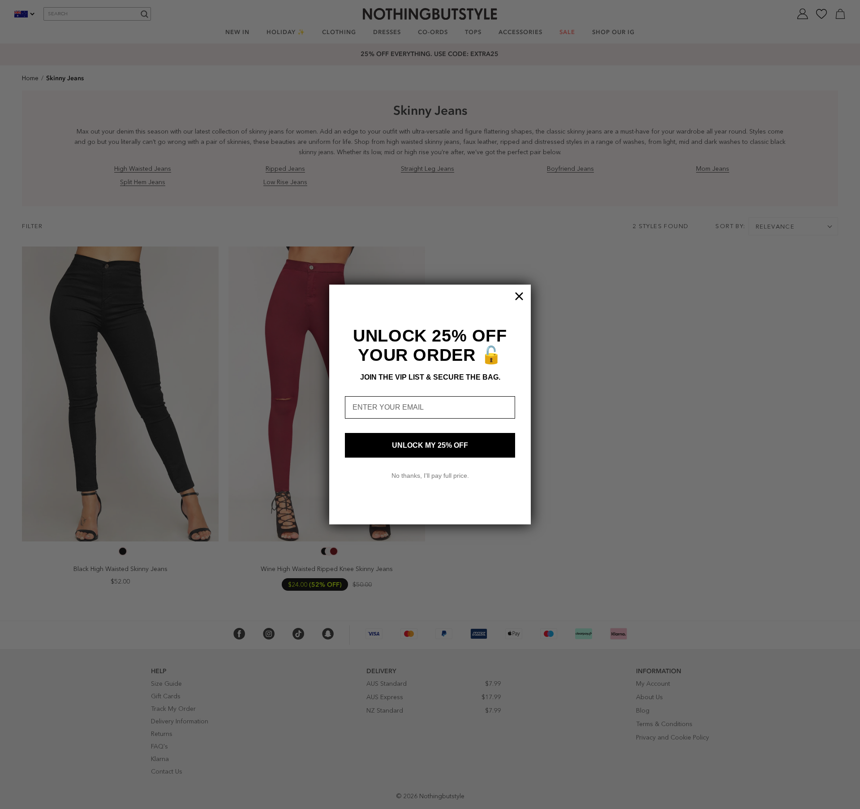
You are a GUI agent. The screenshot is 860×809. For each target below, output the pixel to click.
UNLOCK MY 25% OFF (430, 445)
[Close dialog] (519, 296)
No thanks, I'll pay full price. (430, 475)
